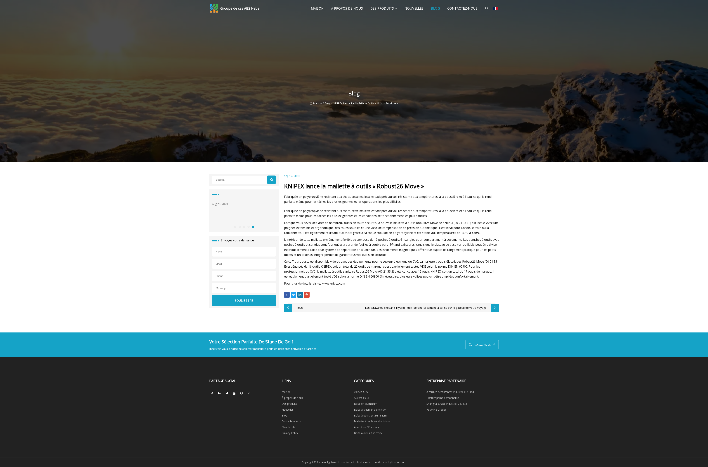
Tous (299, 307)
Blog (435, 8)
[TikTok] (249, 393)
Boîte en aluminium (365, 403)
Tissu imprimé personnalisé (442, 398)
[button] (239, 226)
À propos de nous (347, 8)
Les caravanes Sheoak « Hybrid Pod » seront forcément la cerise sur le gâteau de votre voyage (426, 307)
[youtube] (234, 393)
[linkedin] (219, 393)
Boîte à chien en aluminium (370, 409)
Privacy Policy (290, 433)
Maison (317, 8)
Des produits (382, 8)
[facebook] (212, 393)
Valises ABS (361, 392)
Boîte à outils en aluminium (370, 415)
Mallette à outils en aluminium (372, 421)
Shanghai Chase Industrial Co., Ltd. (447, 403)
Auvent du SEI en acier (367, 427)
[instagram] (241, 393)
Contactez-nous (462, 8)
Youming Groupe (436, 409)
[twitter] (227, 393)
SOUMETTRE (244, 301)
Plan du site (289, 427)
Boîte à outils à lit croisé (368, 433)
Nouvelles (414, 8)
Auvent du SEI (362, 398)
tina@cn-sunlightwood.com (390, 462)
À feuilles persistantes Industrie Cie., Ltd (450, 392)
